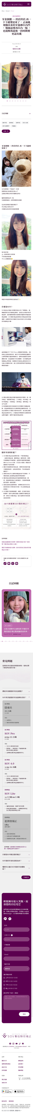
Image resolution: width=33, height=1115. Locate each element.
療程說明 (20, 1060)
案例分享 (4, 1082)
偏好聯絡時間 (8, 975)
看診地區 (7, 964)
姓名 (5, 925)
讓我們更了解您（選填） (11, 993)
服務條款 (11, 1101)
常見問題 (20, 1067)
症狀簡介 (20, 1064)
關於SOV (4, 1060)
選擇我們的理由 (6, 1064)
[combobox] (16, 967)
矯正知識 (4, 1079)
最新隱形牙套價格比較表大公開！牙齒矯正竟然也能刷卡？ (15, 847)
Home (3, 11)
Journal (8, 11)
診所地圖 (4, 1070)
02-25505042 (10, 1046)
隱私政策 (4, 1101)
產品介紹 (4, 1067)
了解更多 (26, 877)
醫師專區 (20, 1070)
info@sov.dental (22, 1046)
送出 (24, 1014)
